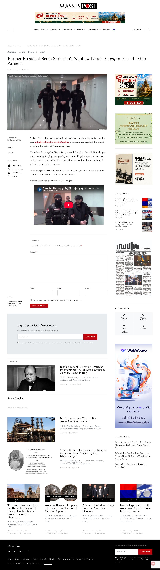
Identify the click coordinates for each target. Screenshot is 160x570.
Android (43, 559)
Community (67, 29)
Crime (22, 51)
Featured (32, 51)
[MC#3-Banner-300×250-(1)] (133, 89)
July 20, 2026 (119, 218)
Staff (17, 559)
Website (87, 288)
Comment (33, 252)
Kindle (52, 559)
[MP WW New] (133, 385)
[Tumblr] (28, 551)
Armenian (11, 500)
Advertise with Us (66, 559)
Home (36, 29)
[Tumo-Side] (133, 128)
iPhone (34, 559)
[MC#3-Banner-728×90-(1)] (80, 17)
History (73, 497)
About (10, 559)
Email (60, 288)
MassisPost (11, 152)
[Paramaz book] (133, 168)
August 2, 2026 (119, 206)
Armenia (54, 29)
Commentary (93, 29)
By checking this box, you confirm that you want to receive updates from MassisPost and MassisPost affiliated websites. (56, 343)
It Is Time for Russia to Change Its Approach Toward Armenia (124, 224)
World (80, 29)
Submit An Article (84, 559)
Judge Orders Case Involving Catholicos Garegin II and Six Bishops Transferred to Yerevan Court (132, 456)
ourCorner (147, 500)
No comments (14, 70)
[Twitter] (14, 551)
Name (32, 288)
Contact (25, 559)
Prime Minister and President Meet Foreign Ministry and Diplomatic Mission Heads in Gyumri (133, 445)
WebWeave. (48, 564)
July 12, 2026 (119, 230)
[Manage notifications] (153, 564)
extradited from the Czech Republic (52, 141)
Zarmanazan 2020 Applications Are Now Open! (15, 303)
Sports (106, 29)
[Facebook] (9, 551)
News (43, 29)
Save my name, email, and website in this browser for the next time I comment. (57, 300)
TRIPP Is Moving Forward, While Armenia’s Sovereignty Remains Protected (126, 213)
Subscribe (90, 337)
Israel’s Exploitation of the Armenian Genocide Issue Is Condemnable (126, 201)
